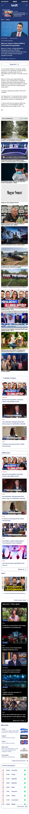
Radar (13, 787)
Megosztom (13, 64)
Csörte (4, 741)
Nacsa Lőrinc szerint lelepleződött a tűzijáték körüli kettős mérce (12, 648)
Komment (4, 397)
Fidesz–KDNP (4, 38)
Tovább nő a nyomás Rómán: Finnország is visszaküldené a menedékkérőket (14, 626)
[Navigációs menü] (2, 5)
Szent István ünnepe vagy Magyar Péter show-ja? (13, 564)
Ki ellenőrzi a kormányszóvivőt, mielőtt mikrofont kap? (13, 445)
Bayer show (5, 747)
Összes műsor (20, 806)
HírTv (2, 19)
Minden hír (21, 569)
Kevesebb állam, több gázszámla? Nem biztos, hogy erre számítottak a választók (13, 423)
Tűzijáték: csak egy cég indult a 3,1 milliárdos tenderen (11, 693)
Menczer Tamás (13, 38)
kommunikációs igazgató (7, 40)
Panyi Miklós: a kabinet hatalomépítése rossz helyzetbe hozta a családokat (13, 542)
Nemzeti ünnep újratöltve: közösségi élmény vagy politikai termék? (19, 14)
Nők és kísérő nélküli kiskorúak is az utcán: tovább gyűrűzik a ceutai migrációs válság (14, 715)
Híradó (3, 689)
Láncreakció (5, 667)
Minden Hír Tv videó (18, 720)
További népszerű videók (20, 600)
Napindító (14, 778)
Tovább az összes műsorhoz (19, 760)
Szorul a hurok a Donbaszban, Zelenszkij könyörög (14, 593)
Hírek (3, 419)
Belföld (8, 19)
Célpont (4, 736)
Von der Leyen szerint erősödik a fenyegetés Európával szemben (11, 671)
